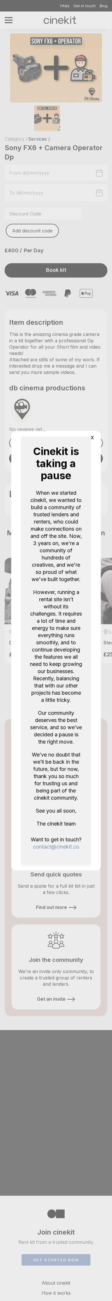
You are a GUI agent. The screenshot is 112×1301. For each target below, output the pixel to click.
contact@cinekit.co (56, 847)
